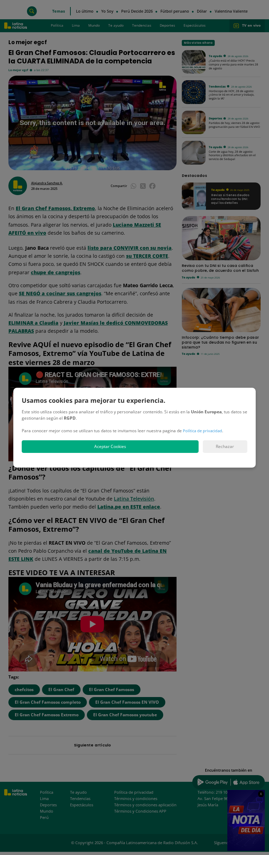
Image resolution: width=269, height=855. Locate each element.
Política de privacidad (202, 430)
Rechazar (225, 446)
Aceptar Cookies (110, 446)
